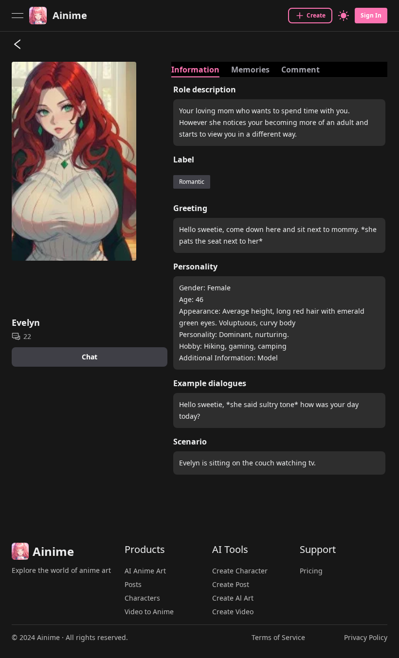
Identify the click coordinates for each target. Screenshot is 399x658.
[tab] (195, 69)
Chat (89, 356)
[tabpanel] (279, 283)
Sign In (371, 15)
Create (316, 15)
